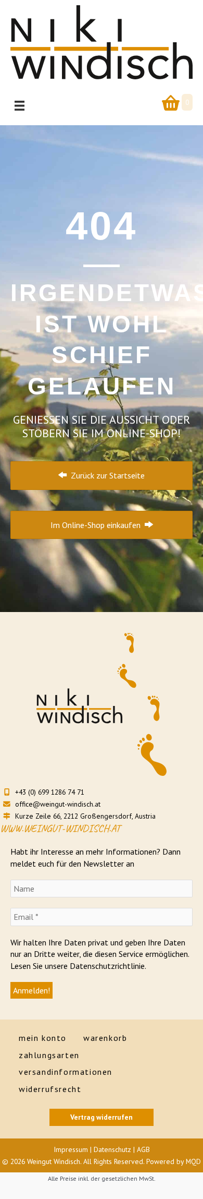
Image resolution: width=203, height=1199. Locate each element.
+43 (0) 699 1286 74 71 (48, 792)
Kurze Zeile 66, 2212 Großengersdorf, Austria (84, 816)
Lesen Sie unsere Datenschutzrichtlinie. (78, 966)
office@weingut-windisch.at (56, 804)
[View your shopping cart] (169, 102)
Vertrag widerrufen (101, 1117)
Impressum (71, 1149)
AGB (143, 1149)
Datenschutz (112, 1149)
